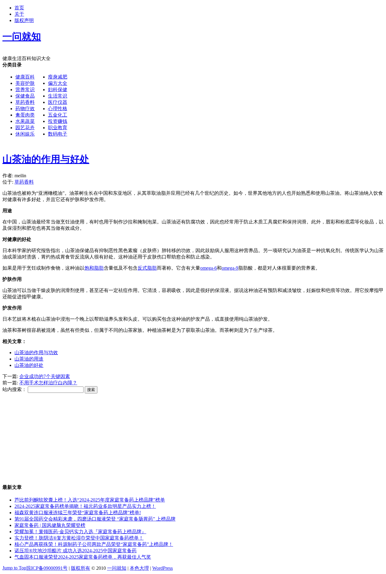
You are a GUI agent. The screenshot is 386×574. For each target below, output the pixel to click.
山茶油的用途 (28, 358)
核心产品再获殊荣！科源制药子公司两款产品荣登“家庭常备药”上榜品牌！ (93, 544)
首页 (19, 7)
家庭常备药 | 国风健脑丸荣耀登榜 (49, 525)
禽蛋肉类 (25, 114)
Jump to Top (14, 567)
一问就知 (116, 568)
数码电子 (57, 133)
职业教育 (57, 127)
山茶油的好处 (28, 365)
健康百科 (25, 76)
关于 (19, 14)
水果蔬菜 (25, 121)
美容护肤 (25, 83)
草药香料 (25, 102)
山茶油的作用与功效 (36, 352)
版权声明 (24, 20)
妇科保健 (57, 89)
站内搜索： (14, 389)
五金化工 (57, 114)
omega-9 (230, 268)
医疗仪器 (57, 102)
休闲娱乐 (25, 133)
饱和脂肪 (94, 268)
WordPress (162, 568)
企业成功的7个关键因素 (44, 376)
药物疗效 (25, 108)
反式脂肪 (147, 268)
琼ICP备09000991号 (47, 568)
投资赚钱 (57, 121)
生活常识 (57, 95)
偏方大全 (57, 83)
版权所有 (80, 568)
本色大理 (139, 568)
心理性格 (57, 108)
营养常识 (25, 89)
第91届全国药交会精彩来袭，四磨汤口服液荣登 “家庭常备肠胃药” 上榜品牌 (95, 518)
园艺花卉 (25, 127)
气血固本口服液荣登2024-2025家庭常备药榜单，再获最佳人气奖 (82, 557)
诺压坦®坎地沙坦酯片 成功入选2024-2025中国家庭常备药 (75, 550)
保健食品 (25, 95)
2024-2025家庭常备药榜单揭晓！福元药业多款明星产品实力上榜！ (85, 506)
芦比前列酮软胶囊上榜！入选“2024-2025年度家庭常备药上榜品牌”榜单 (89, 499)
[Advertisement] (183, 185)
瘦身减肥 (57, 76)
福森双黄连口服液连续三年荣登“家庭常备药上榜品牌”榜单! (77, 512)
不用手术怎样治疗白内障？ (48, 382)
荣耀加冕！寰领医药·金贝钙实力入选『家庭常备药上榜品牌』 (80, 531)
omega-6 (208, 268)
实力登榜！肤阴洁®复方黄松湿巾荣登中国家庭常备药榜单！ (79, 537)
